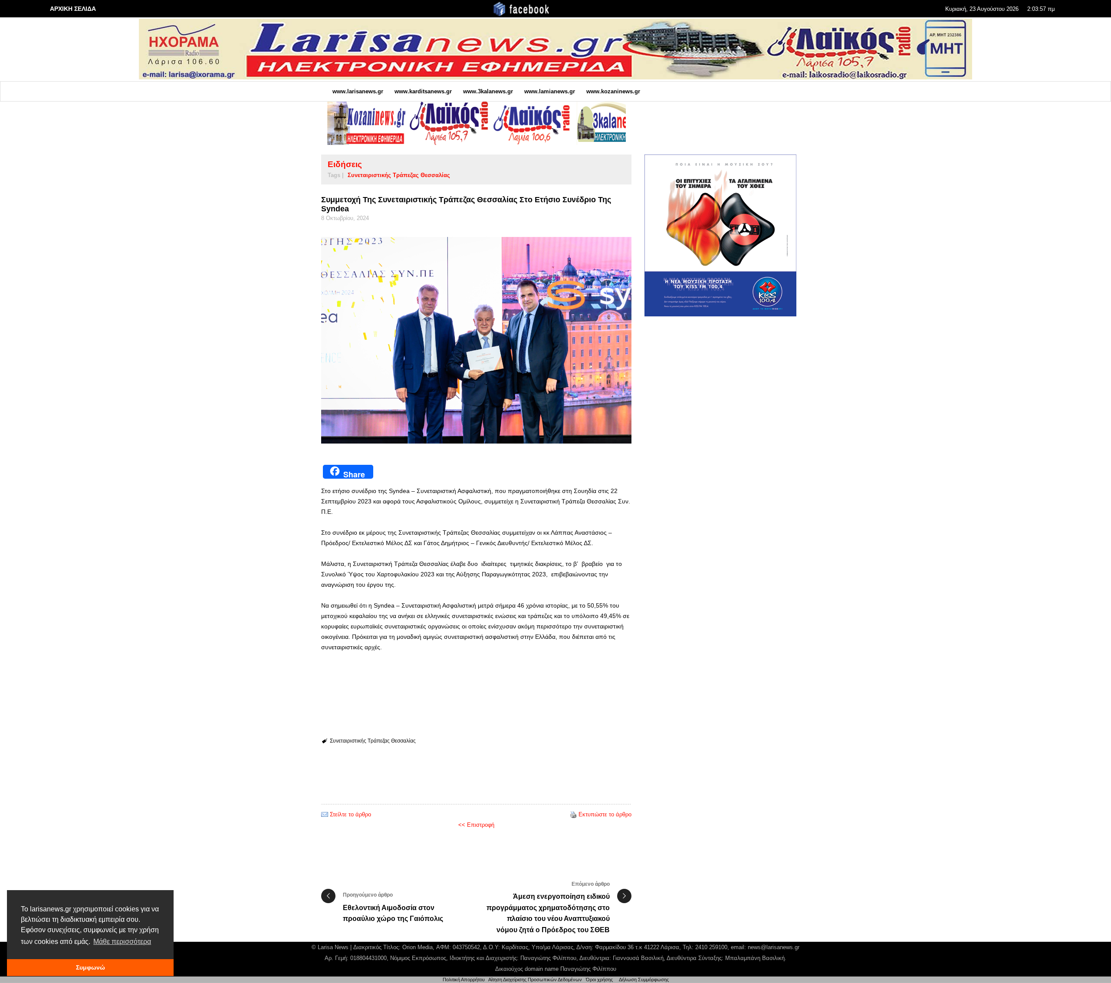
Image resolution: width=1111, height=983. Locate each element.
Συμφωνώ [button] (90, 967)
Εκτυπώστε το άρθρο (605, 814)
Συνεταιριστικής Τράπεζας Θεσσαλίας (399, 175)
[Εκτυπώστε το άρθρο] (573, 814)
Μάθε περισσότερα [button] (122, 941)
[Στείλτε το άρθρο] (324, 814)
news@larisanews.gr (773, 947)
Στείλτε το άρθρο (350, 814)
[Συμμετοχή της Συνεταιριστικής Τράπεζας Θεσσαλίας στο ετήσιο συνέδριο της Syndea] (476, 340)
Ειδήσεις (345, 164)
